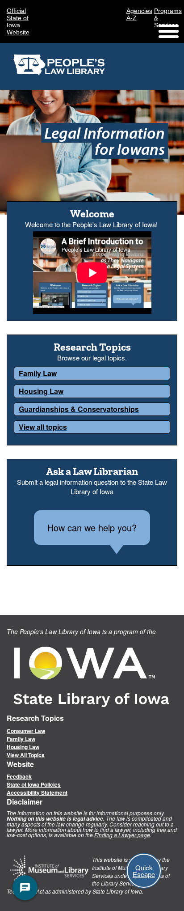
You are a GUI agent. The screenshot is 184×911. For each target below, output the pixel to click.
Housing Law (23, 747)
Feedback (19, 776)
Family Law (21, 739)
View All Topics (26, 755)
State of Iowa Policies (34, 784)
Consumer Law (26, 731)
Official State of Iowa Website (18, 21)
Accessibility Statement (37, 792)
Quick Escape (144, 871)
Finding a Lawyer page (122, 835)
